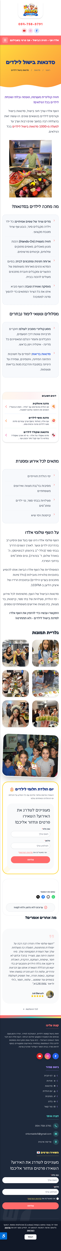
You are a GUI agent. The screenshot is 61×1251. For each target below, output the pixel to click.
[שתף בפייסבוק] (43, 897)
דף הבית (51, 1075)
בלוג (53, 1101)
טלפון (47, 840)
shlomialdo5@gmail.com (38, 1133)
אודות (53, 1080)
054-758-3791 (30, 24)
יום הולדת (51, 1091)
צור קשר (51, 1106)
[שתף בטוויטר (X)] (38, 897)
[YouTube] (24, 30)
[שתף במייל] (48, 897)
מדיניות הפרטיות (26, 852)
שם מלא (46, 829)
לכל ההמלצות (32, 1009)
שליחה (30, 859)
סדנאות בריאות (41, 354)
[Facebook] (36, 30)
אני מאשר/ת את (32, 852)
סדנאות (37, 70)
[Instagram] (30, 30)
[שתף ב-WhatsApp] (53, 897)
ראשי (48, 70)
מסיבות (52, 1096)
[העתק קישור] (33, 897)
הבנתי (30, 1237)
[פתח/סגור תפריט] (5, 40)
